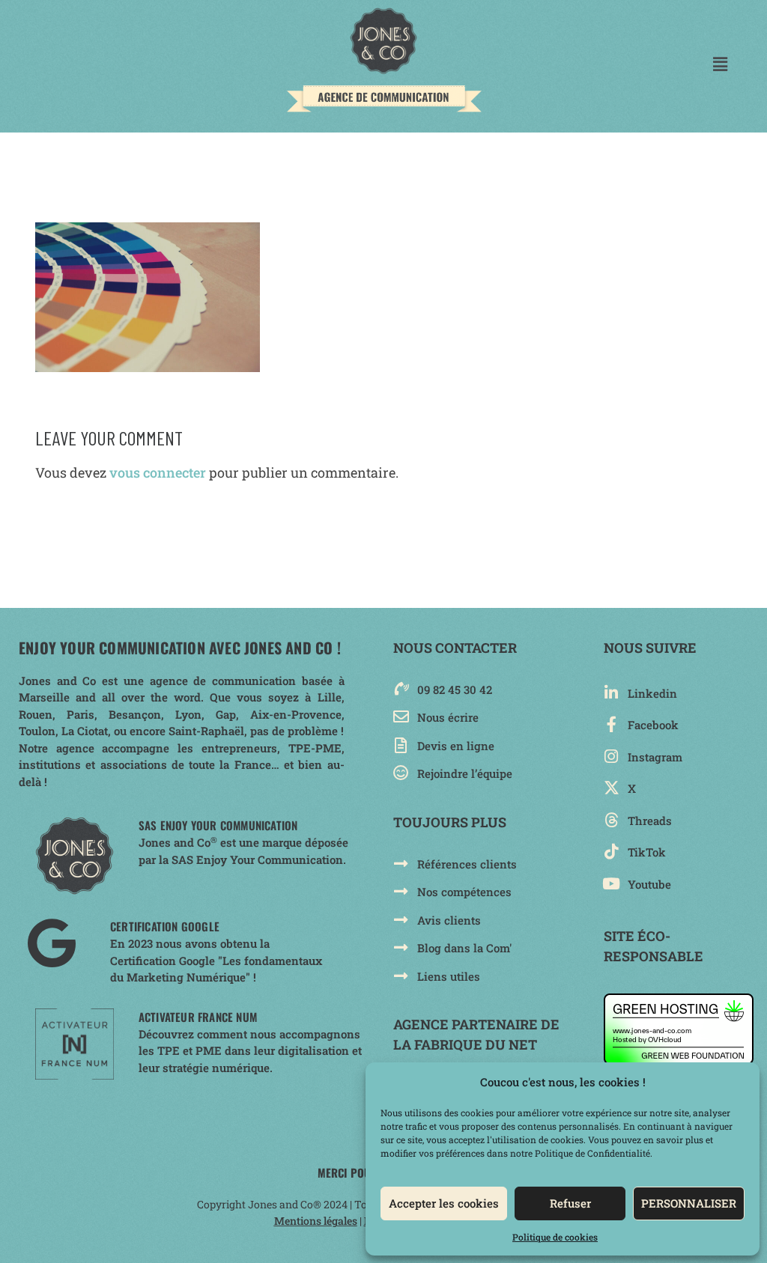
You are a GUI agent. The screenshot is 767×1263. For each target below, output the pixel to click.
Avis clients (449, 920)
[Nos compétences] (401, 891)
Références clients (467, 863)
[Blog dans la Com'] (401, 947)
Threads (650, 820)
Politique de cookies (555, 1237)
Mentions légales (315, 1221)
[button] (720, 64)
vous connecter (157, 472)
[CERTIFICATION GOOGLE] (51, 943)
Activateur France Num (198, 1016)
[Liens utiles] (401, 976)
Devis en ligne (455, 745)
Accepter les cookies (444, 1203)
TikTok (647, 851)
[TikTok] (611, 851)
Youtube (649, 884)
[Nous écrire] (401, 717)
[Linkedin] (611, 693)
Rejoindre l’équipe (464, 773)
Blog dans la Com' (464, 947)
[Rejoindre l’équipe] (401, 773)
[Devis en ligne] (401, 745)
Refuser (570, 1203)
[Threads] (611, 820)
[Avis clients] (401, 920)
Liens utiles (448, 976)
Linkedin (652, 693)
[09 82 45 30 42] (401, 689)
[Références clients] (401, 863)
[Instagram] (611, 756)
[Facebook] (611, 724)
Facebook (653, 724)
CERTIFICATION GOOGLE (164, 926)
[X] (611, 788)
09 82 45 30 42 (454, 689)
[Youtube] (611, 884)
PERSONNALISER (688, 1203)
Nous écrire (448, 717)
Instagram (655, 756)
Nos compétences (464, 891)
